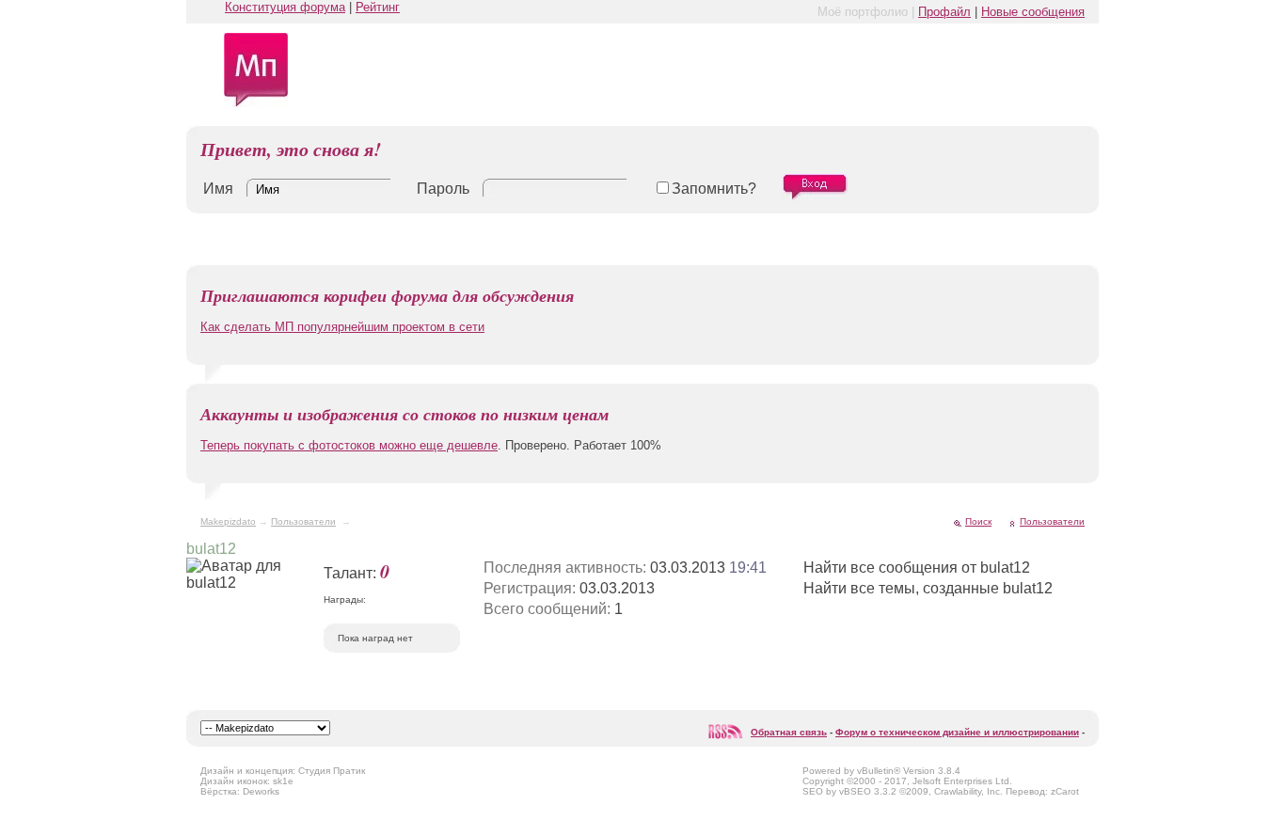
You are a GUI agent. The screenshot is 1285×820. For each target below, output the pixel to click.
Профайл (944, 12)
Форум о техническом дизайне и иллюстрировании (957, 732)
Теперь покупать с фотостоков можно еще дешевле (349, 445)
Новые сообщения (1033, 12)
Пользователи (303, 521)
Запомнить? (714, 189)
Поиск (978, 521)
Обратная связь (789, 732)
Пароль (443, 189)
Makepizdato (228, 521)
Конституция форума (285, 7)
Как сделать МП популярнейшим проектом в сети (342, 327)
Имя (218, 189)
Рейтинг (378, 7)
